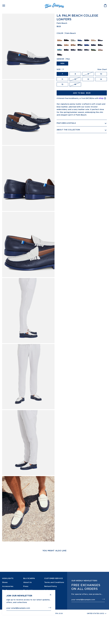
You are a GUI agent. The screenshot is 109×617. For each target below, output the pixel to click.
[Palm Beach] (100, 38)
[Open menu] (6, 5)
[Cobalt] (80, 38)
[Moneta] (60, 38)
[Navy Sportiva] (94, 43)
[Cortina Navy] (100, 43)
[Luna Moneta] (66, 38)
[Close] (51, 593)
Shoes (5, 582)
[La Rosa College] (100, 47)
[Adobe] (94, 38)
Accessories (7, 586)
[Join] (49, 608)
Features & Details (66, 123)
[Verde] (94, 47)
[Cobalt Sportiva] (87, 43)
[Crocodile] (73, 47)
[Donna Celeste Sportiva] (60, 47)
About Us (27, 582)
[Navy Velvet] (66, 47)
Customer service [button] (53, 578)
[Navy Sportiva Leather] (87, 38)
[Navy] (60, 43)
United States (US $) (95, 613)
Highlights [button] (7, 578)
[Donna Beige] (73, 43)
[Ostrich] (80, 47)
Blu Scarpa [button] (29, 578)
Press (25, 586)
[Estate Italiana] (73, 38)
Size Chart (102, 69)
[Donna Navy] (80, 43)
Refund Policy (50, 586)
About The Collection (68, 130)
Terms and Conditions (54, 582)
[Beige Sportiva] (66, 43)
